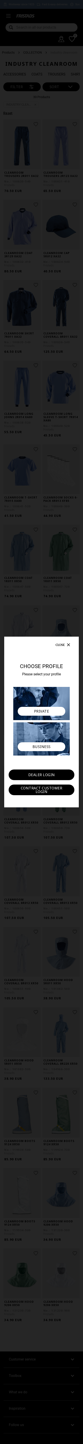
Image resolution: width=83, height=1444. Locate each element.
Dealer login (41, 774)
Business (42, 746)
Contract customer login (41, 790)
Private (41, 711)
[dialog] (41, 722)
